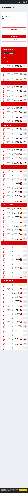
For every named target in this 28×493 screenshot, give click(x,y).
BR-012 (4, 330)
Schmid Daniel (18, 179)
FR (20, 2)
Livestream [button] (14, 39)
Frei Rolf (16, 171)
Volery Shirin (18, 229)
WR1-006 (4, 229)
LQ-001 (4, 107)
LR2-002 (4, 174)
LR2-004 (4, 183)
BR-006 (4, 305)
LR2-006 (4, 191)
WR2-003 (4, 158)
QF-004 (4, 99)
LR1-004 (4, 259)
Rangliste (14, 43)
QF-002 (4, 91)
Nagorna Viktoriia (18, 108)
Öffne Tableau (9, 53)
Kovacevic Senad (19, 116)
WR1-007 (4, 233)
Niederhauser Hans (18, 154)
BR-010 (4, 321)
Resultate (14, 36)
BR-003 (4, 292)
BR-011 (4, 326)
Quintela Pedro (19, 78)
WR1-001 (4, 208)
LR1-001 (4, 246)
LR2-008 (4, 200)
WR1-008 (4, 238)
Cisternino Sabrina (18, 238)
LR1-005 (4, 263)
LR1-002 (4, 250)
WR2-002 (4, 153)
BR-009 (4, 317)
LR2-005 (4, 187)
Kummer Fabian (18, 200)
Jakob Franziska (19, 183)
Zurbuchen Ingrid (18, 196)
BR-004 (4, 296)
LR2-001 (4, 170)
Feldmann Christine (18, 99)
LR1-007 (4, 271)
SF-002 (4, 78)
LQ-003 (4, 116)
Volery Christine (18, 213)
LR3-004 (4, 141)
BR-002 (4, 288)
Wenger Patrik (18, 314)
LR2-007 (4, 196)
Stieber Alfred (18, 188)
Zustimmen (23, 489)
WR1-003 (4, 216)
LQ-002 (4, 112)
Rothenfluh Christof (18, 66)
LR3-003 (4, 137)
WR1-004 (4, 221)
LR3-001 (4, 128)
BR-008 (4, 313)
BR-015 (4, 343)
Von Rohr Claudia (18, 91)
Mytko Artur (18, 73)
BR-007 (4, 309)
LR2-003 (4, 179)
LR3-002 (4, 133)
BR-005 (4, 301)
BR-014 (4, 338)
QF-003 (4, 95)
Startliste (14, 33)
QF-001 (4, 86)
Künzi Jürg (18, 191)
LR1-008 (4, 276)
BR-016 (4, 347)
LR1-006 (4, 267)
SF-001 (4, 73)
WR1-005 (4, 225)
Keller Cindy (18, 112)
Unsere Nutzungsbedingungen (8, 491)
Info (14, 26)
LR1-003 (4, 254)
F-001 (4, 65)
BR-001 (4, 284)
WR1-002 (4, 212)
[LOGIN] (24, 2)
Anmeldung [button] (14, 29)
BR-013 (4, 334)
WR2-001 (4, 149)
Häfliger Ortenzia (18, 297)
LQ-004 (4, 120)
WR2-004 (4, 162)
